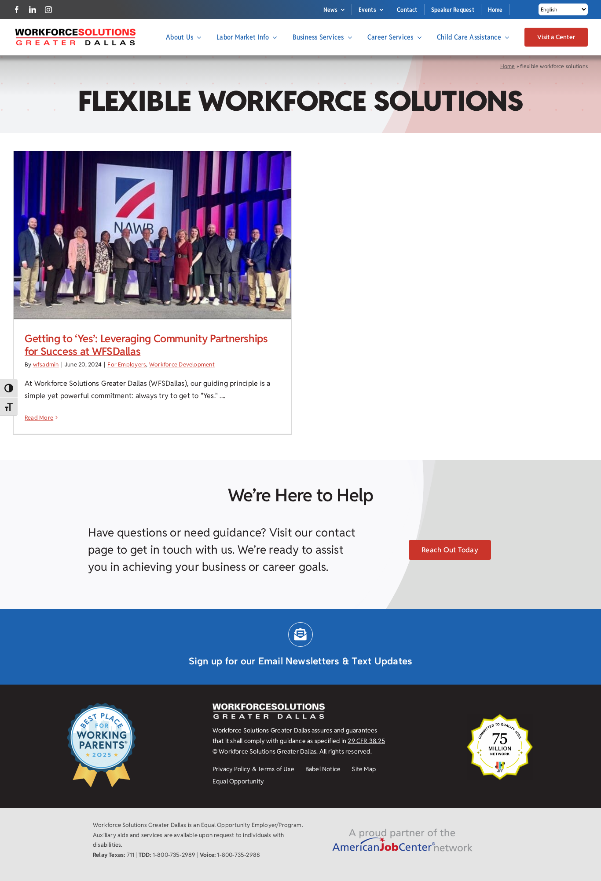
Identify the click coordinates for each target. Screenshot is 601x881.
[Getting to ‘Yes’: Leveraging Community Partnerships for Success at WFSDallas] (152, 235)
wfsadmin (46, 364)
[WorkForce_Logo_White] (269, 706)
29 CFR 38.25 (366, 741)
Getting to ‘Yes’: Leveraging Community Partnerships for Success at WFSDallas (146, 345)
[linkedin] (32, 9)
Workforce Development (182, 364)
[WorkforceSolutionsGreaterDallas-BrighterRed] (74, 31)
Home (507, 66)
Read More (39, 417)
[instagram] (48, 9)
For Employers (126, 364)
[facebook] (16, 9)
